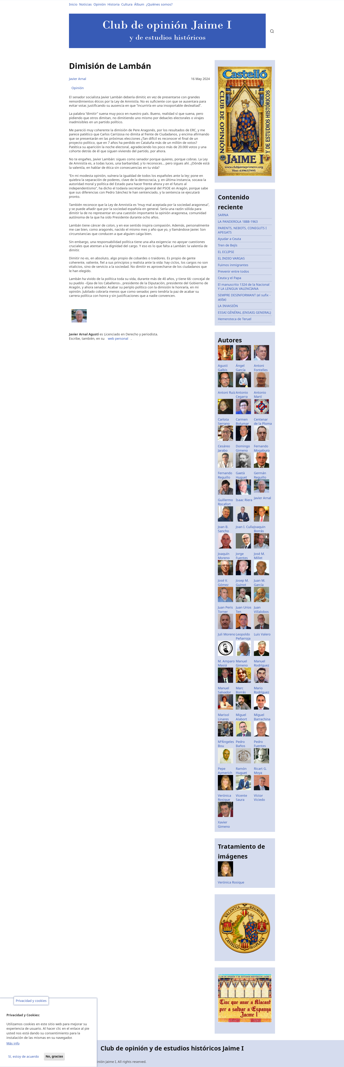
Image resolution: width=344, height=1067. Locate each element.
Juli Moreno (226, 634)
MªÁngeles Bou (226, 743)
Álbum (139, 4)
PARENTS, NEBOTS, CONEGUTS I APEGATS (242, 230)
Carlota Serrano (224, 421)
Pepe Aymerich (225, 770)
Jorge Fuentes (242, 556)
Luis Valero (262, 634)
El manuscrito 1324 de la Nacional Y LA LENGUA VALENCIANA (243, 286)
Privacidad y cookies (31, 1001)
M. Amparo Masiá (226, 663)
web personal (118, 338)
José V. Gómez (223, 582)
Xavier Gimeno (224, 824)
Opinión (100, 4)
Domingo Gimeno (243, 448)
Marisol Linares (223, 717)
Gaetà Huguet (241, 475)
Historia (114, 4)
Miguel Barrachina (262, 717)
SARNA (223, 215)
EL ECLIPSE (226, 252)
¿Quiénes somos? (159, 4)
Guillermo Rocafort (225, 502)
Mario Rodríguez (261, 690)
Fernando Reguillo (225, 475)
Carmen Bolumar (242, 421)
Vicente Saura (241, 797)
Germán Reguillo (260, 475)
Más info (13, 1043)
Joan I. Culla (245, 527)
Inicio (73, 4)
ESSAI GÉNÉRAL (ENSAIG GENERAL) (244, 312)
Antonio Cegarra (242, 394)
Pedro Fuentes (260, 743)
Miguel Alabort (241, 717)
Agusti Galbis (223, 367)
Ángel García (240, 367)
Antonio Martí (260, 394)
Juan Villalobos (261, 609)
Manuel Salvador (224, 690)
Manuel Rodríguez (261, 663)
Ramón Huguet (241, 770)
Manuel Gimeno (242, 663)
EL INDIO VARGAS (231, 258)
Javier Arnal (77, 79)
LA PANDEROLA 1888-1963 (238, 221)
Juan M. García (259, 582)
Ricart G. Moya (260, 770)
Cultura (126, 4)
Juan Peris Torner (225, 609)
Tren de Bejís (227, 245)
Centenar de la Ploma (263, 421)
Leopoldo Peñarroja (243, 636)
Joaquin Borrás (259, 529)
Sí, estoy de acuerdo (23, 1056)
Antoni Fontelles (261, 367)
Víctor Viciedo (259, 797)
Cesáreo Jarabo (224, 448)
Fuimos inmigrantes (233, 265)
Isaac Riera (244, 500)
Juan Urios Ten (243, 609)
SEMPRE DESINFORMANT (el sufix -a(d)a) (244, 297)
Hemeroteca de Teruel (234, 319)
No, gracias (54, 1056)
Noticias (85, 4)
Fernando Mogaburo (262, 448)
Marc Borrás (241, 690)
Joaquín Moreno (224, 556)
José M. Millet (259, 556)
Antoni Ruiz (226, 392)
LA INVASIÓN (228, 306)
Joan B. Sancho (223, 529)
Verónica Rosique (224, 797)
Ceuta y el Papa (229, 278)
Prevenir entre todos (233, 271)
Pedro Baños (240, 743)
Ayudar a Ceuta (229, 239)
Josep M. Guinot (242, 582)
